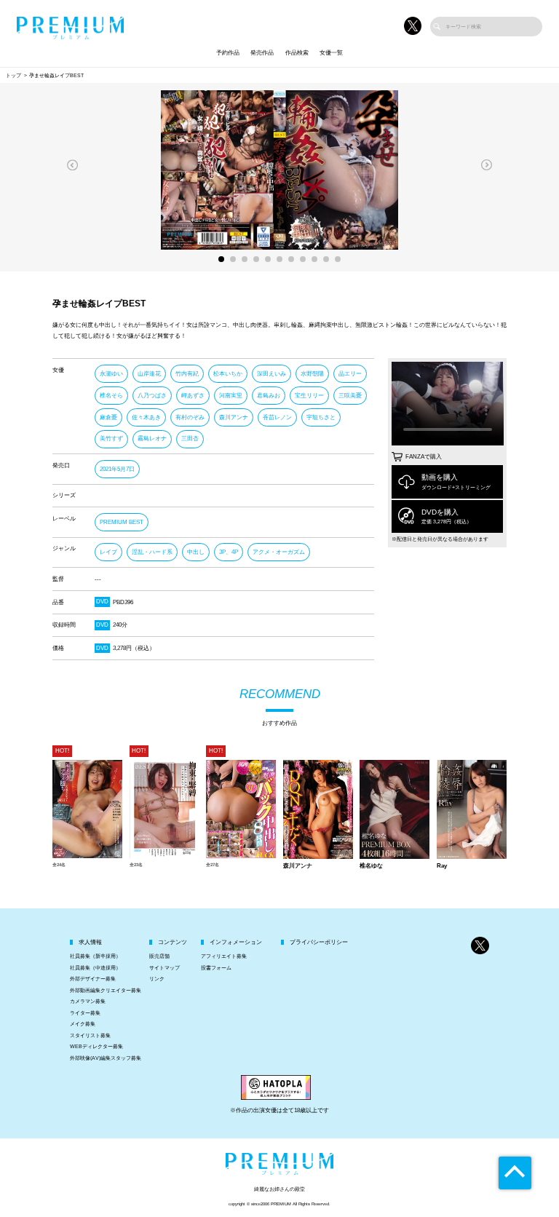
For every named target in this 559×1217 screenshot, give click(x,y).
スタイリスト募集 (90, 1035)
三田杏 (190, 438)
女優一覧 (331, 52)
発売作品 (262, 52)
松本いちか (227, 373)
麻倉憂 (108, 417)
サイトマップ (164, 967)
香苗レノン (277, 417)
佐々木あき (146, 417)
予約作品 (227, 52)
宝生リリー (309, 395)
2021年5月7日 (117, 469)
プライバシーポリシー (319, 942)
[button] (73, 164)
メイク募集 (82, 1023)
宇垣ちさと (321, 417)
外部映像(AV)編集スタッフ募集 (105, 1058)
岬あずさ (193, 395)
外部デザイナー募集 (93, 978)
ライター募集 (85, 1012)
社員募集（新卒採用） (95, 956)
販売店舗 (159, 956)
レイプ (108, 552)
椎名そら (111, 395)
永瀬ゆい (111, 373)
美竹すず (111, 438)
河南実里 (230, 395)
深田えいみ (271, 373)
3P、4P (228, 552)
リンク (156, 978)
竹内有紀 (187, 373)
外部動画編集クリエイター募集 (105, 990)
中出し (196, 552)
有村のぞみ (190, 417)
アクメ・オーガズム (279, 552)
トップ (13, 75)
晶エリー (350, 373)
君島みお (268, 395)
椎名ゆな (371, 866)
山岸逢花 (149, 373)
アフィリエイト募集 (224, 956)
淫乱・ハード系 (152, 552)
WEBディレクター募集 (96, 1046)
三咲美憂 (350, 395)
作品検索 (297, 52)
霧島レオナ (152, 438)
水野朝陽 (312, 373)
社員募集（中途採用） (95, 967)
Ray (442, 866)
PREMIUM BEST (121, 522)
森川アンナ (233, 417)
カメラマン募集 (88, 1001)
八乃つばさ (152, 395)
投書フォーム (216, 967)
